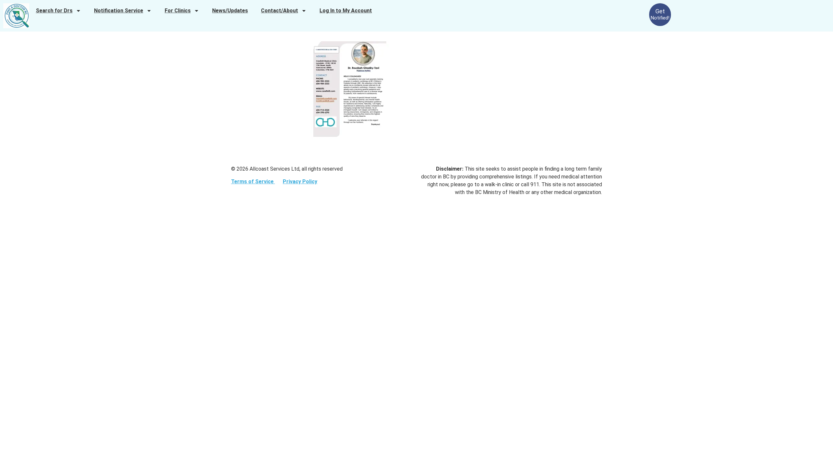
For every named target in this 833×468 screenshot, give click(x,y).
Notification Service (118, 10)
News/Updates (230, 10)
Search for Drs (54, 10)
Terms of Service (253, 181)
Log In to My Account (346, 10)
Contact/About (279, 10)
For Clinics (178, 10)
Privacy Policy (300, 181)
